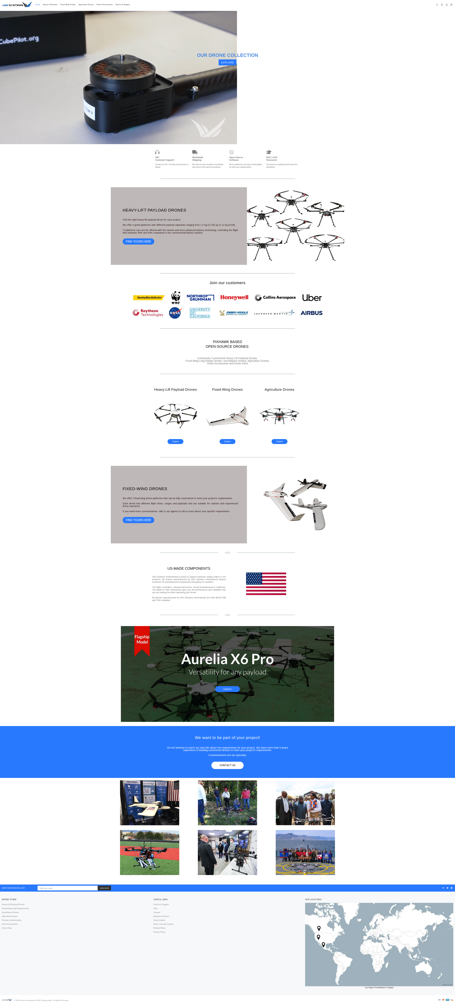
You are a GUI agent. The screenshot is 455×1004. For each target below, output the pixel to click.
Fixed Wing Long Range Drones (15, 908)
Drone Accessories (10, 924)
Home (37, 4)
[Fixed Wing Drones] (227, 416)
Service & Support (123, 4)
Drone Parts (7, 928)
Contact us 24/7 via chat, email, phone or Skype (172, 165)
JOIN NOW (104, 888)
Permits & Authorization (11, 920)
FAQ (155, 908)
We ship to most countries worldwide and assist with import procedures (207, 165)
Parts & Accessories (105, 4)
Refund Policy (159, 928)
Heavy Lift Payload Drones (13, 904)
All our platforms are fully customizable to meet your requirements (245, 165)
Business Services (161, 916)
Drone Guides (159, 920)
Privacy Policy (159, 932)
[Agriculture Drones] (279, 416)
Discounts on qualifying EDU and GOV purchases (281, 165)
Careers (156, 912)
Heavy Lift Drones (50, 4)
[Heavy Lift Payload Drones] (175, 416)
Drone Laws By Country (163, 924)
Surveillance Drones (10, 912)
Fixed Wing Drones (68, 4)
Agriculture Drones (86, 4)
